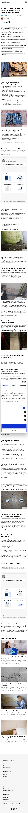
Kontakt (5, 776)
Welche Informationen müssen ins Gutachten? (12, 56)
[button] (2, 22)
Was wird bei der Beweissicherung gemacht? (11, 38)
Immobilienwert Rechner (8, 760)
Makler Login (6, 799)
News (4, 779)
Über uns (5, 774)
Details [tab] (14, 385)
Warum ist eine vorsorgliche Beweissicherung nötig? (13, 36)
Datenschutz (6, 788)
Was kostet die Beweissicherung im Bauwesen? (12, 51)
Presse (4, 778)
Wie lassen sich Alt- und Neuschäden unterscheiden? (13, 44)
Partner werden (6, 797)
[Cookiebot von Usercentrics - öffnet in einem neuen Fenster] (21, 382)
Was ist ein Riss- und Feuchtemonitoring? (11, 42)
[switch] (25, 412)
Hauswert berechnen (7, 762)
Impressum (5, 786)
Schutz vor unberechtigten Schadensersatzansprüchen (14, 45)
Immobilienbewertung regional (9, 765)
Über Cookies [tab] (23, 385)
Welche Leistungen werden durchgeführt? (11, 50)
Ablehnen (14, 430)
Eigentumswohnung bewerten (9, 763)
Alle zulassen (14, 425)
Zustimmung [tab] (5, 385)
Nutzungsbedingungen (8, 790)
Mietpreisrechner (7, 767)
